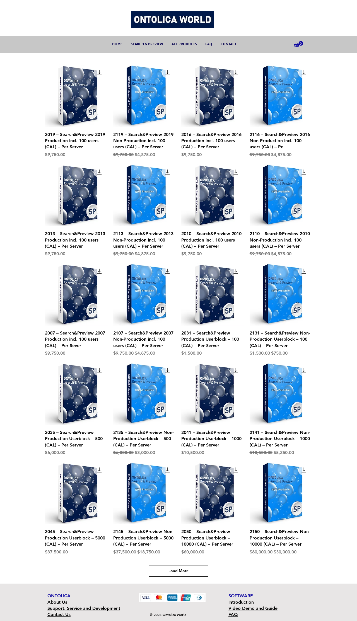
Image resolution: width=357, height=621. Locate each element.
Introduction (241, 602)
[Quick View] (76, 95)
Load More (178, 570)
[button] (298, 44)
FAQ (233, 614)
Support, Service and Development (83, 608)
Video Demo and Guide (253, 608)
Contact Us (59, 614)
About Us (57, 602)
